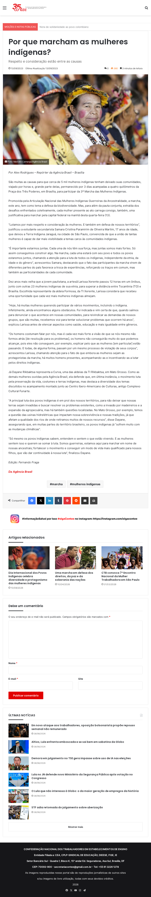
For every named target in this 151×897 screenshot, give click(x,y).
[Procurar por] (146, 9)
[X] (40, 500)
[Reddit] (76, 500)
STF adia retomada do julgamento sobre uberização (67, 807)
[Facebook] (32, 500)
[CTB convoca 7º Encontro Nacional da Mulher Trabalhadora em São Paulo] (122, 557)
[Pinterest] (67, 500)
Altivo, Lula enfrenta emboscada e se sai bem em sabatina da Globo (77, 742)
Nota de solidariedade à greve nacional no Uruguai (69, 26)
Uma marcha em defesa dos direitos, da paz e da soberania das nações (74, 576)
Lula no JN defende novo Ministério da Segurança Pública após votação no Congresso (82, 776)
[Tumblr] (58, 500)
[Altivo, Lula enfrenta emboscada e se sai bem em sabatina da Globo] (18, 747)
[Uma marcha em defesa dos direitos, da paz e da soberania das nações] (75, 557)
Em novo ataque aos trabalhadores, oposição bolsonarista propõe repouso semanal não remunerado (83, 727)
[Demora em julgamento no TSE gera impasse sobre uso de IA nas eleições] (18, 763)
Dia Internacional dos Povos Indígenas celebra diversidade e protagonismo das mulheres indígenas (27, 578)
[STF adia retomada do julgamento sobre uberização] (18, 812)
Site (80, 678)
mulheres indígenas (86, 484)
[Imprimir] (93, 500)
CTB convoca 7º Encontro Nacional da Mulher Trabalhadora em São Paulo (120, 576)
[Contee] (29, 8)
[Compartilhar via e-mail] (85, 500)
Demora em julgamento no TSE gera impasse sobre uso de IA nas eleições (81, 758)
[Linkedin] (49, 500)
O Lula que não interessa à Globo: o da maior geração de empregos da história (85, 791)
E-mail (13, 678)
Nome (12, 663)
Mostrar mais (75, 826)
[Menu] (4, 9)
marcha (57, 484)
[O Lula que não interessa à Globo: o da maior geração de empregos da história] (18, 796)
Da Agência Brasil (20, 471)
